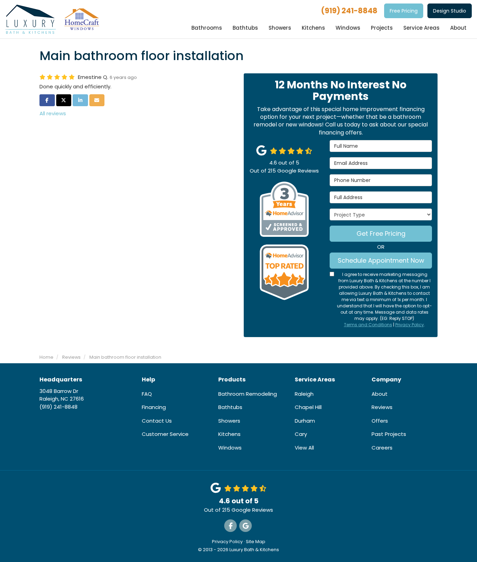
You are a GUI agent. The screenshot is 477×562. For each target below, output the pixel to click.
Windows (230, 447)
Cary (301, 434)
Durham (305, 420)
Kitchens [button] (313, 27)
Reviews (382, 407)
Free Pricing (404, 10)
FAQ (147, 393)
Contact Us (157, 420)
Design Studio (449, 10)
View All (304, 447)
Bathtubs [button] (245, 27)
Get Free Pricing (381, 233)
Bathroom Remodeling (247, 393)
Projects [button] (382, 27)
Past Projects (389, 434)
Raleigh (304, 393)
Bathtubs (230, 407)
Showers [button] (280, 27)
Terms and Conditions (368, 325)
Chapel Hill (308, 407)
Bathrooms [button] (206, 27)
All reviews (52, 113)
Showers (229, 420)
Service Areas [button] (421, 27)
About (380, 393)
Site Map (255, 542)
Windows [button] (348, 27)
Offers (380, 420)
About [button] (458, 27)
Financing (154, 407)
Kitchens (229, 434)
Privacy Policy (409, 325)
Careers (382, 447)
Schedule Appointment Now (381, 260)
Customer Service (165, 434)
